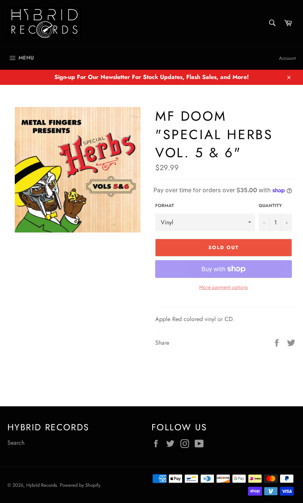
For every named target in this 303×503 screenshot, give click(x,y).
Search (15, 442)
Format (164, 206)
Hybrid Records (41, 485)
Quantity (270, 206)
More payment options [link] (223, 287)
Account (287, 58)
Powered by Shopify (80, 485)
